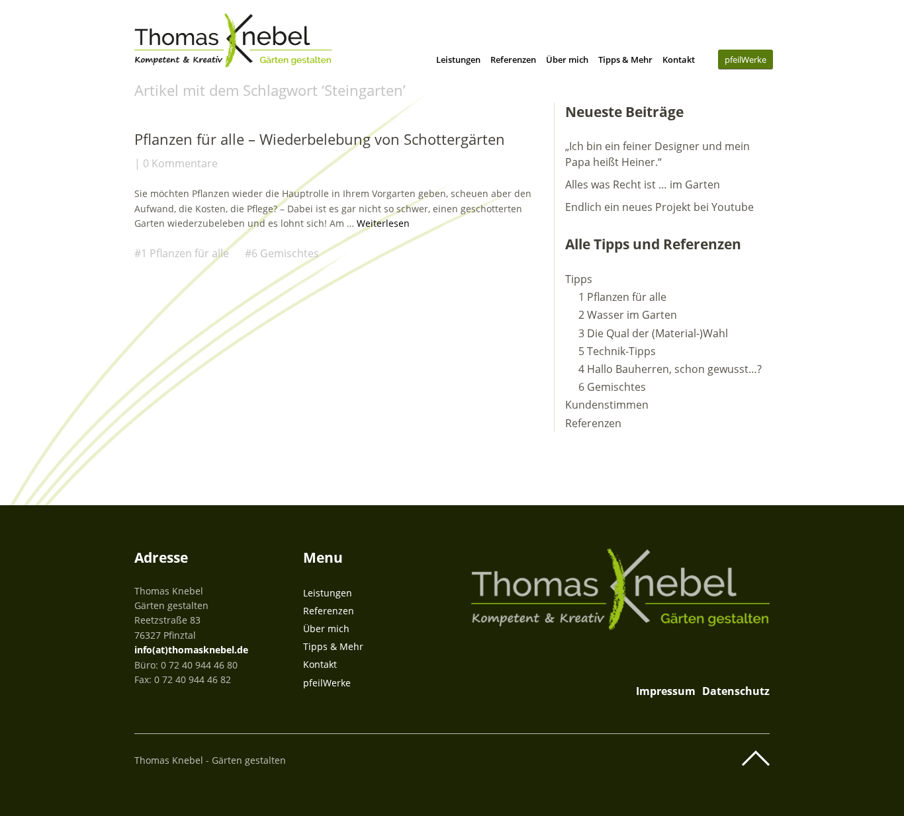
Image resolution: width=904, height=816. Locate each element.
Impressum (666, 691)
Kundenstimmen (607, 404)
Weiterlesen (383, 223)
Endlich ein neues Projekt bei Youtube (659, 207)
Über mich (567, 59)
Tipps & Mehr (625, 59)
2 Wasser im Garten (627, 314)
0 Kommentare (180, 163)
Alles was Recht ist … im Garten (642, 184)
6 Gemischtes (285, 253)
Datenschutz (736, 691)
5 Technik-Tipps (617, 351)
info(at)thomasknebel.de (191, 649)
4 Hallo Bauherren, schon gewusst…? (670, 369)
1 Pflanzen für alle (185, 253)
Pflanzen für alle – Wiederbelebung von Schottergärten (319, 139)
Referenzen (513, 59)
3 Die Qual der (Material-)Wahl (653, 333)
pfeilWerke (745, 59)
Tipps (578, 279)
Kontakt (678, 59)
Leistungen (458, 59)
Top (756, 758)
